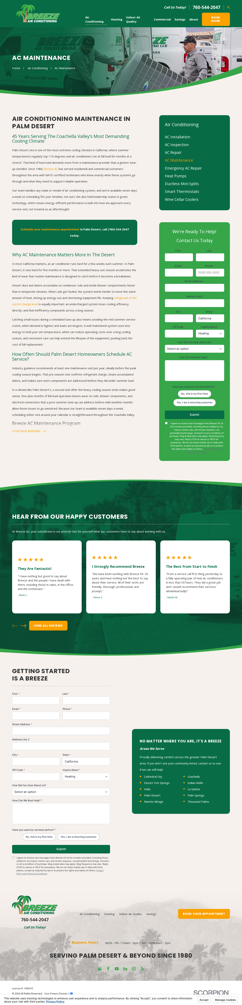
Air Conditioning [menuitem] (94, 19)
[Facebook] (108, 969)
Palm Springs (196, 795)
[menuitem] (194, 137)
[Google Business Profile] (100, 969)
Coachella (194, 776)
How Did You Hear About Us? (195, 342)
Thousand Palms (198, 801)
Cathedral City (153, 776)
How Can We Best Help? (194, 357)
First (179, 250)
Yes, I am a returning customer (195, 402)
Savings (151, 914)
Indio (147, 789)
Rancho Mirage (153, 801)
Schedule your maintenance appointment (50, 229)
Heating (109, 914)
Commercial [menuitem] (162, 19)
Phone (210, 265)
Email (179, 265)
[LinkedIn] (125, 969)
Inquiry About (210, 326)
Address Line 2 (194, 296)
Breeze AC (51, 169)
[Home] (38, 13)
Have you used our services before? (194, 386)
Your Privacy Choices (56, 993)
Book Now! (215, 19)
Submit (194, 414)
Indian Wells (195, 783)
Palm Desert (152, 795)
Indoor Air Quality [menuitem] (133, 19)
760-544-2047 (206, 7)
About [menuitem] (193, 19)
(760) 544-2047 (118, 229)
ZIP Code (179, 326)
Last (210, 250)
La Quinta (194, 789)
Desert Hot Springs (157, 783)
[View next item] (23, 626)
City (179, 311)
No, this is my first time (194, 393)
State (210, 311)
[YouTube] (117, 969)
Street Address (194, 281)
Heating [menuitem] (116, 19)
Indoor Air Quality (130, 914)
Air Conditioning (90, 914)
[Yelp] (142, 969)
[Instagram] (134, 969)
